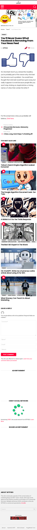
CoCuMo (23, 503)
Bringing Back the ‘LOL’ (7, 25)
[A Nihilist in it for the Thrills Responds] (18, 207)
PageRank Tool (30, 527)
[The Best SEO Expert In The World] (18, 233)
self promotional (24, 242)
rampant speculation (15, 162)
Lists (23, 240)
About (3, 527)
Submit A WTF (11, 527)
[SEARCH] (34, 7)
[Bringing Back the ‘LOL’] (8, 16)
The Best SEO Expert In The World (14, 245)
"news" (4, 162)
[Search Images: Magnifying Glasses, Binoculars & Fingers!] (25, 14)
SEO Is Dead (20, 527)
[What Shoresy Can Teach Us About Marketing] (18, 286)
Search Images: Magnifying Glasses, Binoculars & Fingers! (25, 22)
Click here (10, 118)
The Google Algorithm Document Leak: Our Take (18, 193)
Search (34, 510)
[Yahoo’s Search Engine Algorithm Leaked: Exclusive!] (18, 153)
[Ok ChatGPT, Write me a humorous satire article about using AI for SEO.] (18, 258)
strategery (21, 295)
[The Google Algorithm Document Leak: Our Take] (18, 180)
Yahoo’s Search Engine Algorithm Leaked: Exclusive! (18, 166)
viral (33, 242)
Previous (1, 18)
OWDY (9, 419)
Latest (18, 3)
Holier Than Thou (14, 240)
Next (36, 18)
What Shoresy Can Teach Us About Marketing (15, 299)
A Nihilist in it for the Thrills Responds (16, 219)
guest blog (5, 216)
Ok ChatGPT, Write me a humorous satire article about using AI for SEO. (18, 272)
